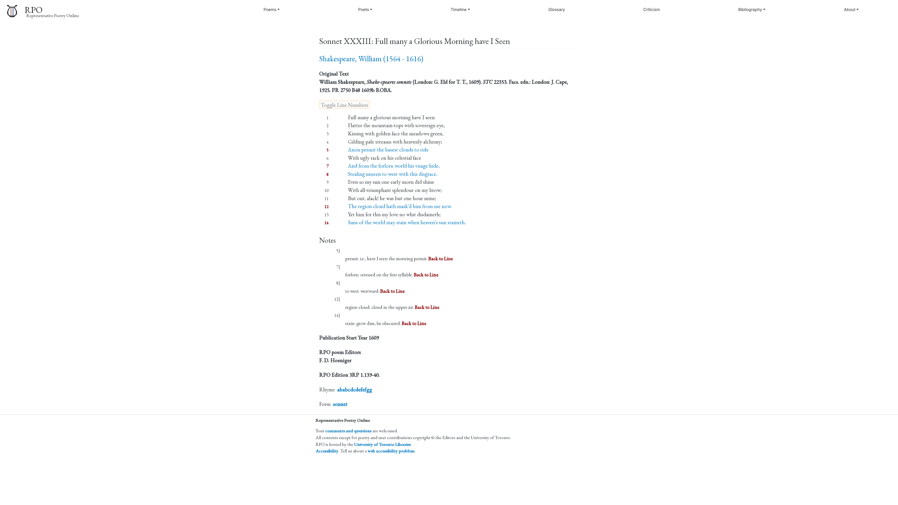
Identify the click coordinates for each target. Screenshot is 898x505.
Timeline (459, 9)
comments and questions (348, 431)
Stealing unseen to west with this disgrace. (392, 173)
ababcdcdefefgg (354, 389)
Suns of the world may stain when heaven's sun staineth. (407, 222)
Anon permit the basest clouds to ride (388, 149)
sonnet (340, 404)
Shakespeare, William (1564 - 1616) (371, 59)
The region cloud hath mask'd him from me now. (400, 206)
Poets (363, 9)
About (849, 9)
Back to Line (440, 258)
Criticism (651, 9)
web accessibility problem (391, 451)
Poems (270, 9)
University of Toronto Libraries (382, 444)
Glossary (556, 9)
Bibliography (750, 9)
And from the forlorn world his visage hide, (394, 165)
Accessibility (327, 451)
